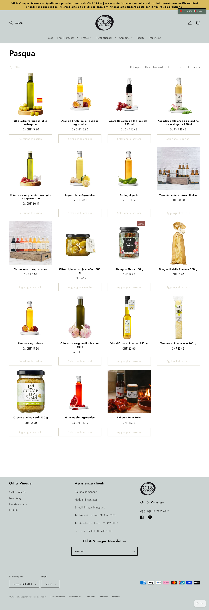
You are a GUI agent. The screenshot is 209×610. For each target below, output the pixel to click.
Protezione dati (75, 596)
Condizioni (90, 596)
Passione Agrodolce (30, 343)
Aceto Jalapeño (129, 195)
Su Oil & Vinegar (17, 491)
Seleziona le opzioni (31, 138)
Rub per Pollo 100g (129, 417)
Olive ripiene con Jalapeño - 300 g (80, 271)
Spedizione (103, 596)
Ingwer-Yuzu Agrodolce (80, 195)
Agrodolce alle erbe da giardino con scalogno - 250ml (178, 122)
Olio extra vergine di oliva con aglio (79, 345)
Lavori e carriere (18, 504)
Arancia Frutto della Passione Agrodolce (80, 122)
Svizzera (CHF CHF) (22, 583)
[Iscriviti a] (133, 551)
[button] (15, 23)
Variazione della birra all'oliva (178, 195)
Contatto (14, 510)
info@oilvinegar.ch (95, 507)
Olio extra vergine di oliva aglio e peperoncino (30, 196)
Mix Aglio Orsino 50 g (129, 269)
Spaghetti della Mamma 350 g (178, 269)
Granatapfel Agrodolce (80, 417)
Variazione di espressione (30, 269)
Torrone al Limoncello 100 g (178, 343)
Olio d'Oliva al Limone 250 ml (129, 343)
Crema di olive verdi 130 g (30, 417)
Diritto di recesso (57, 596)
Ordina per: (136, 67)
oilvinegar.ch (22, 596)
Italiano (48, 583)
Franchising (15, 498)
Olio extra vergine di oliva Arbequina (31, 122)
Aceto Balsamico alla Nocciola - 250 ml (129, 122)
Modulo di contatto (86, 499)
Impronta (116, 596)
